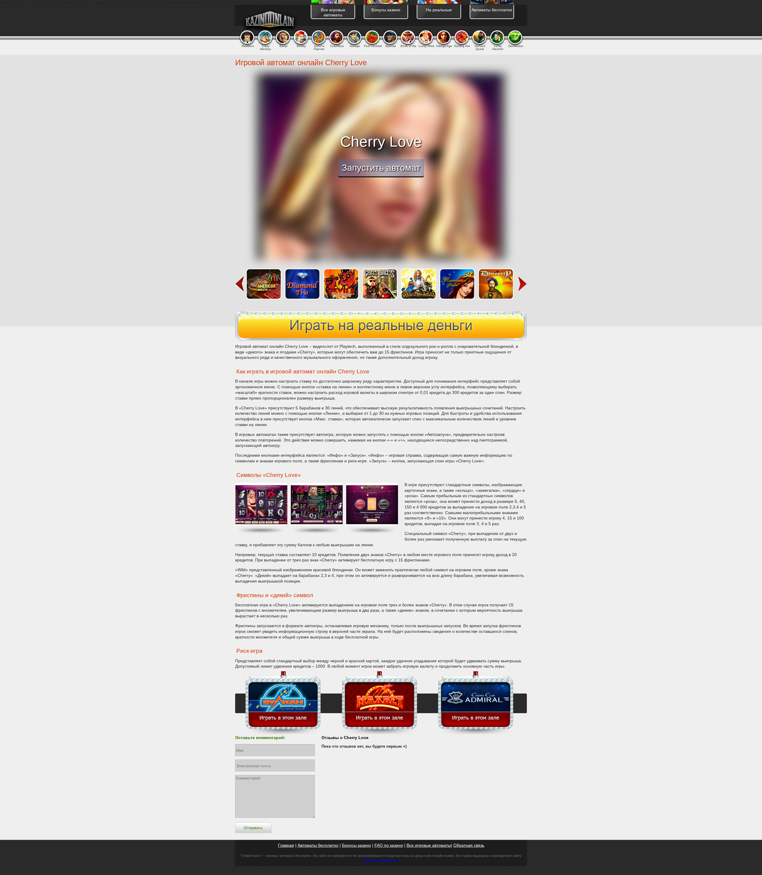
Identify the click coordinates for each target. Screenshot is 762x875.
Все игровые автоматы (429, 845)
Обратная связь (468, 845)
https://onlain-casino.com (381, 860)
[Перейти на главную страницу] (269, 20)
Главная (286, 845)
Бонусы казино (356, 845)
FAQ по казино (388, 845)
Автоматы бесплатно (318, 845)
